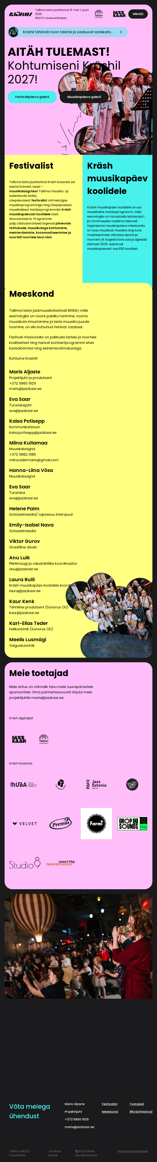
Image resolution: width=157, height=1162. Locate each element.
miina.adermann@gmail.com (34, 460)
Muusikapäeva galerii (84, 97)
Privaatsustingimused (133, 1151)
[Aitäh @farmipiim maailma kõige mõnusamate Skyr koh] (58, 1010)
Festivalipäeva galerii (32, 97)
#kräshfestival (140, 1111)
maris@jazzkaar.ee (25, 388)
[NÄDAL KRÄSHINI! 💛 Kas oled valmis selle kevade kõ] (98, 1057)
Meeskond (110, 1111)
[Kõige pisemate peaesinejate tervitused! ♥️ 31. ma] (58, 1057)
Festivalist (110, 1104)
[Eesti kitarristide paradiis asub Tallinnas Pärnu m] (58, 1033)
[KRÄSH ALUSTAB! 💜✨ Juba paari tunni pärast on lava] (98, 1010)
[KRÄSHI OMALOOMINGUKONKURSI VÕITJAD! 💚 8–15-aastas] (98, 1033)
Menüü (138, 14)
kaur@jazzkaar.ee (24, 612)
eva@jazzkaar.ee (23, 410)
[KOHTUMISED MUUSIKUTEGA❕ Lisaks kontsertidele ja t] (58, 1081)
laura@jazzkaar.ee (24, 590)
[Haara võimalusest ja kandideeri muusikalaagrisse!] (98, 1081)
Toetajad (136, 1104)
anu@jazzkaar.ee (23, 569)
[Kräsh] (20, 14)
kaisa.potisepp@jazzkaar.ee (32, 432)
